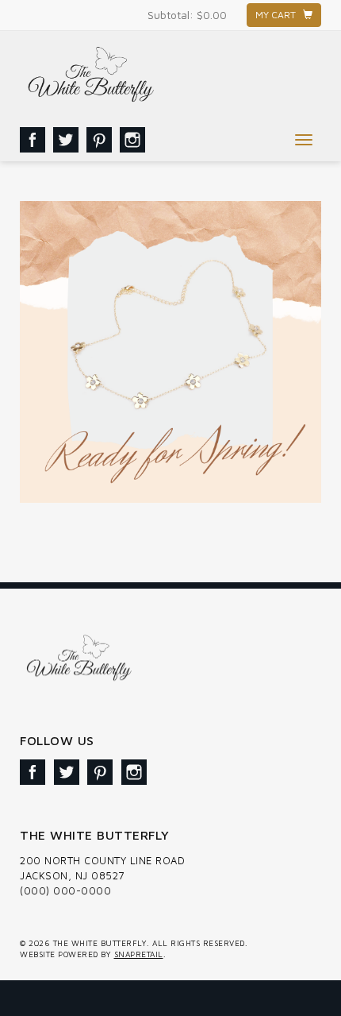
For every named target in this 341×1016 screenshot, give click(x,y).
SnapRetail (138, 954)
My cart (279, 15)
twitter (66, 140)
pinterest (99, 140)
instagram (132, 140)
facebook (32, 140)
